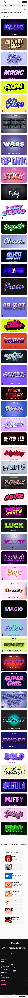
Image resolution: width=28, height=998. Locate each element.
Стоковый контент (5, 969)
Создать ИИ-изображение (7, 9)
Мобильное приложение (6, 975)
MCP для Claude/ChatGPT (8, 971)
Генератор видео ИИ (5, 966)
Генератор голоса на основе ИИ (8, 967)
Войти (24, 2)
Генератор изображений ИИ (7, 964)
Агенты (4, 972)
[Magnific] (14, 943)
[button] (14, 954)
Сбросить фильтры (17, 847)
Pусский (14, 953)
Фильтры (19, 16)
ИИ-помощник (4, 963)
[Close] (26, 996)
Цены (20, 2)
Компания (4, 984)
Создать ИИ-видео (18, 9)
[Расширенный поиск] (25, 16)
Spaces (2, 961)
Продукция (4, 959)
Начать (3, 980)
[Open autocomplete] (3, 5)
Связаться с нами (6, 988)
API (2, 974)
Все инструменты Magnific (6, 977)
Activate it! (22, 996)
